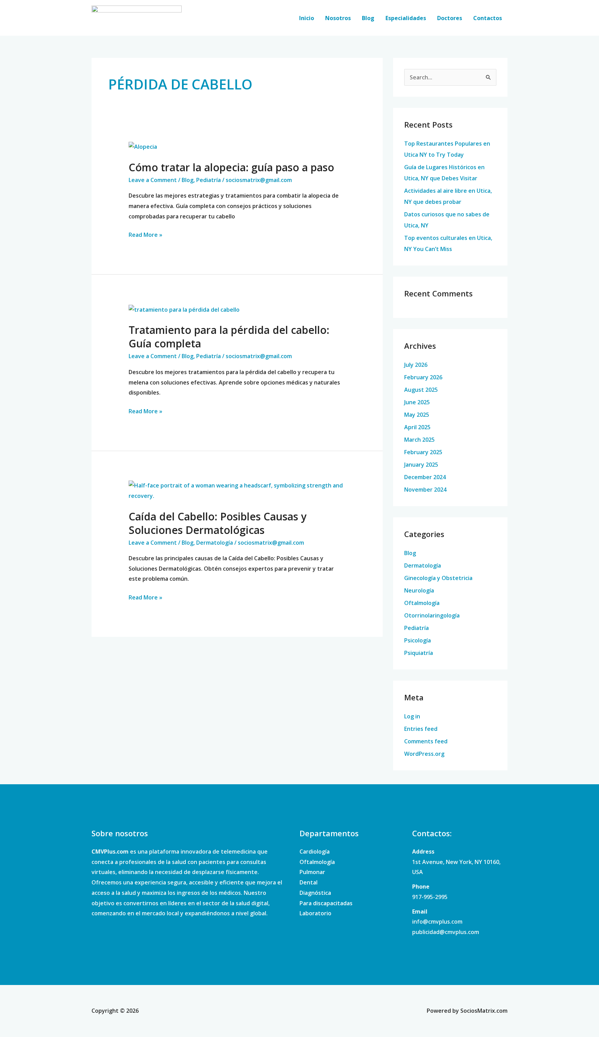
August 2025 (421, 390)
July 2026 (415, 365)
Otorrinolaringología (432, 615)
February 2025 (423, 452)
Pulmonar (312, 872)
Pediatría (208, 180)
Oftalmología (422, 603)
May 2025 (416, 414)
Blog (368, 18)
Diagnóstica (315, 893)
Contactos (487, 18)
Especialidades (405, 18)
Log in (412, 716)
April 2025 (417, 427)
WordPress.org (424, 754)
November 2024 (425, 489)
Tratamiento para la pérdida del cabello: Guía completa (229, 337)
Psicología (417, 640)
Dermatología (214, 542)
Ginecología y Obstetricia (438, 578)
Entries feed (420, 729)
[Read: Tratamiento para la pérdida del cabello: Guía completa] (184, 309)
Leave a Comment (153, 180)
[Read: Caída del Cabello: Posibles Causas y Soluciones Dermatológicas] (237, 490)
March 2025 (419, 439)
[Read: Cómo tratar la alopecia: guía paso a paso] (143, 146)
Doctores (449, 18)
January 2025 (421, 464)
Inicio (306, 18)
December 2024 (425, 477)
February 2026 (423, 377)
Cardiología (315, 851)
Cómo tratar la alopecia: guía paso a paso (231, 167)
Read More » (145, 234)
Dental (309, 882)
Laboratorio (315, 913)
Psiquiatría (418, 653)
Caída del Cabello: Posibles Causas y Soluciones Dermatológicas (217, 523)
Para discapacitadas (326, 903)
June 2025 (417, 402)
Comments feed (426, 741)
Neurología (419, 590)
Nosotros (338, 18)
